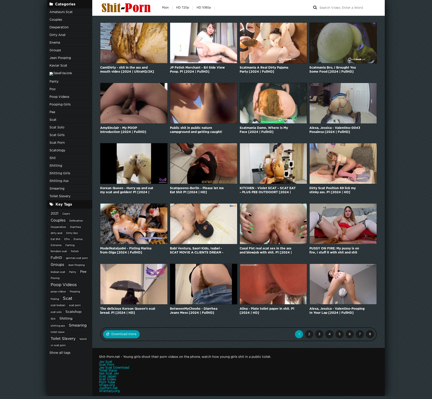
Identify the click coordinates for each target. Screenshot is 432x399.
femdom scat (59, 251)
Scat (53, 120)
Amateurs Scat (61, 12)
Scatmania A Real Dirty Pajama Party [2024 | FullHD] (264, 69)
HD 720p (182, 8)
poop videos (58, 292)
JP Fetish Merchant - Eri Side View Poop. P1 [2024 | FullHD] (197, 69)
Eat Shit (56, 239)
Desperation (59, 27)
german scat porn (77, 258)
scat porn (75, 305)
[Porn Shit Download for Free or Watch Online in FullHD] (127, 8)
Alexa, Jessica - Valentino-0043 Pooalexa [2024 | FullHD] (334, 130)
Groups (55, 50)
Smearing (57, 188)
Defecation (76, 221)
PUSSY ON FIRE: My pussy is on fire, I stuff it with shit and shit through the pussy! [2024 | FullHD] (334, 251)
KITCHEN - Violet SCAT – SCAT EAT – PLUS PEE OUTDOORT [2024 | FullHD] (268, 190)
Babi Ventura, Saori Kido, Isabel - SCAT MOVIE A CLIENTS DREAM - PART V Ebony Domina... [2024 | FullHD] (196, 251)
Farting (69, 245)
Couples (56, 19)
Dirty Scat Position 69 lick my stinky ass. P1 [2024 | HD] (332, 190)
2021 (54, 213)
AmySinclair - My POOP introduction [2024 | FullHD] (123, 130)
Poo (53, 89)
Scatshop (73, 311)
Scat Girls (57, 135)
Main (165, 8)
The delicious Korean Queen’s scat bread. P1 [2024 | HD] (127, 310)
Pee (52, 112)
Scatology (57, 150)
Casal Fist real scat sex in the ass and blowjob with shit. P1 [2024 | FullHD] (266, 251)
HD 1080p (204, 8)
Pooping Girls (60, 104)
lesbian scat (58, 272)
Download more (123, 334)
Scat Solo (57, 127)
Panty (54, 81)
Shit (53, 158)
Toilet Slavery (60, 196)
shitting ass (58, 326)
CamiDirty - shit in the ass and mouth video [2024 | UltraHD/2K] (127, 69)
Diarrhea (75, 227)
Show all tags (60, 353)
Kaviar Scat (58, 65)
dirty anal (56, 233)
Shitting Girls (60, 173)
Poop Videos (59, 97)
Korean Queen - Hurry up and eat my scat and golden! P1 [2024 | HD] (126, 190)
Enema (55, 42)
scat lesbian (58, 305)
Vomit (83, 339)
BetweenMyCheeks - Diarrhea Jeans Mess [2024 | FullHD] (193, 310)
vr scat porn (58, 345)
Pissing (55, 278)
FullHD (56, 257)
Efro (67, 239)
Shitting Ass (59, 181)
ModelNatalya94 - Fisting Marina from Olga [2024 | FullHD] (125, 250)
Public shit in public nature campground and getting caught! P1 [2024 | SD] (196, 130)
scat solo (56, 312)
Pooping (75, 292)
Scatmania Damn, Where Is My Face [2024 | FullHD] (264, 130)
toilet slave (58, 332)
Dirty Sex (72, 233)
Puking (55, 299)
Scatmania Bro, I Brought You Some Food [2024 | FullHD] (332, 69)
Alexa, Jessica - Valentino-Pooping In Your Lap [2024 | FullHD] (336, 310)
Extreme (56, 245)
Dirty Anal (57, 35)
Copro (66, 214)
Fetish (75, 251)
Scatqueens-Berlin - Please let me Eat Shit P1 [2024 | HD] (197, 190)
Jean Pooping (60, 58)
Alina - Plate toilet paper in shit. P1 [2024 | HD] (267, 310)
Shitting (56, 165)
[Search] (315, 7)
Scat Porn (57, 142)
